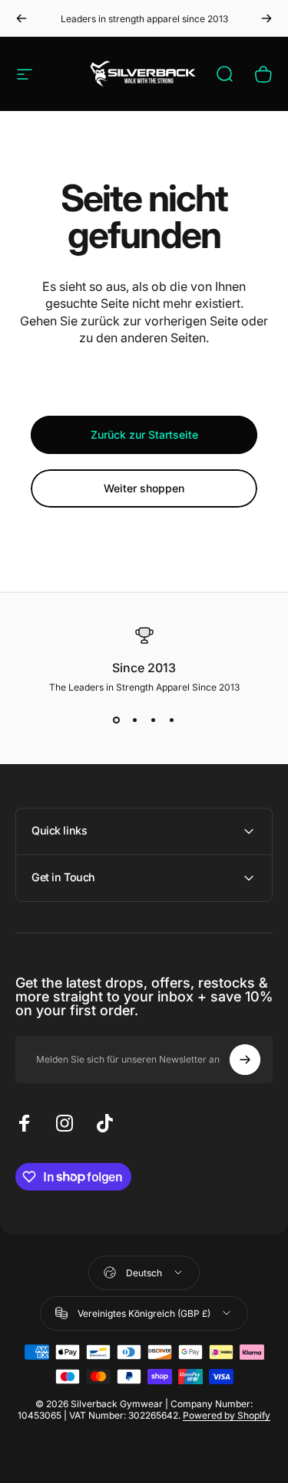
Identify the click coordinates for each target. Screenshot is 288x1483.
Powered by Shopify (226, 1415)
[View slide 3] (153, 720)
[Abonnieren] (245, 1059)
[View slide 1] (117, 720)
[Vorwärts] (266, 18)
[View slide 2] (135, 720)
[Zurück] (21, 18)
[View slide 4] (172, 720)
